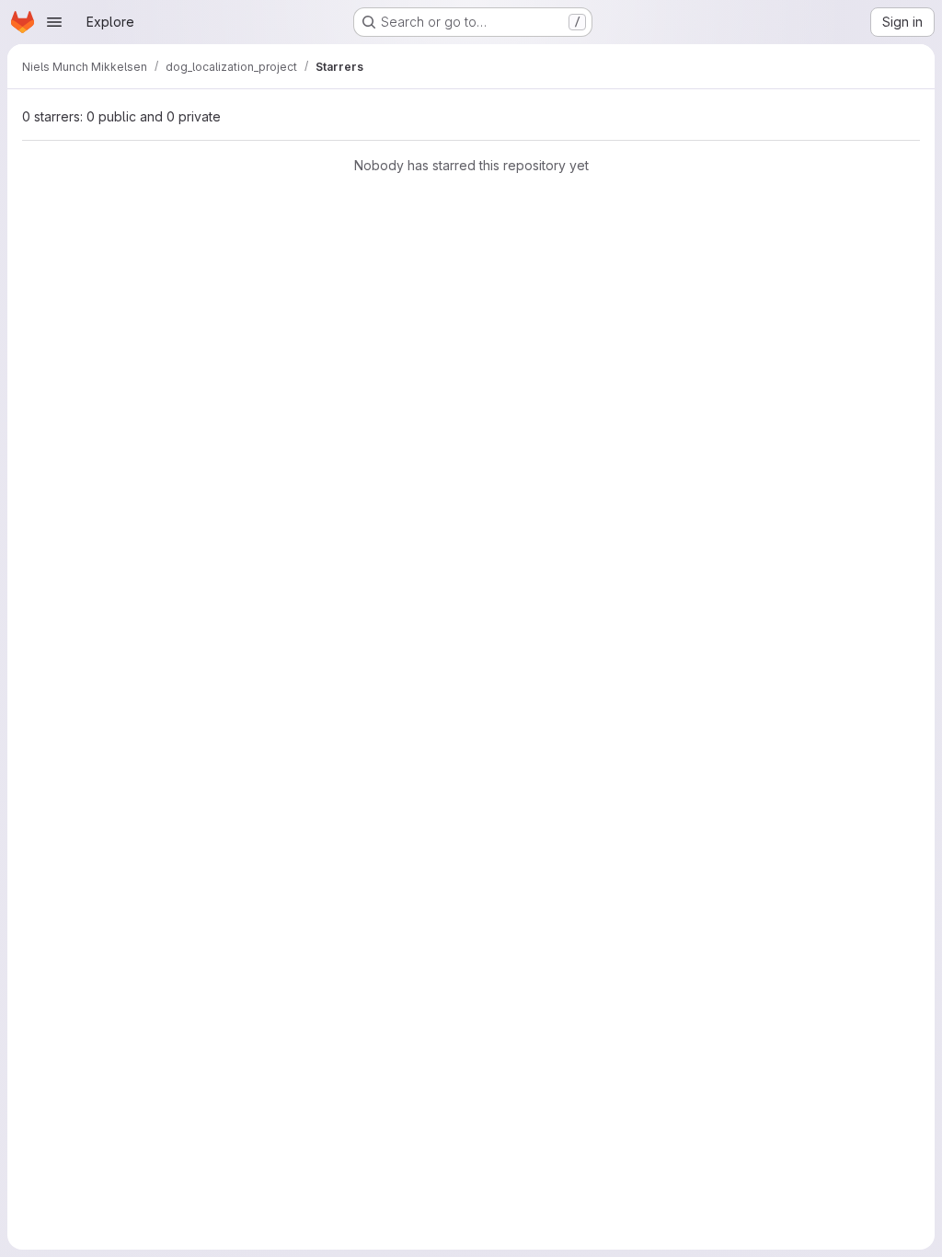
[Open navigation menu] (54, 22)
